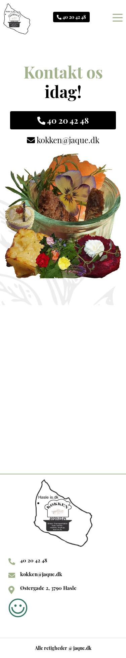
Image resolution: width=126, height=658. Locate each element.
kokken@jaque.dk (67, 139)
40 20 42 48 (73, 17)
